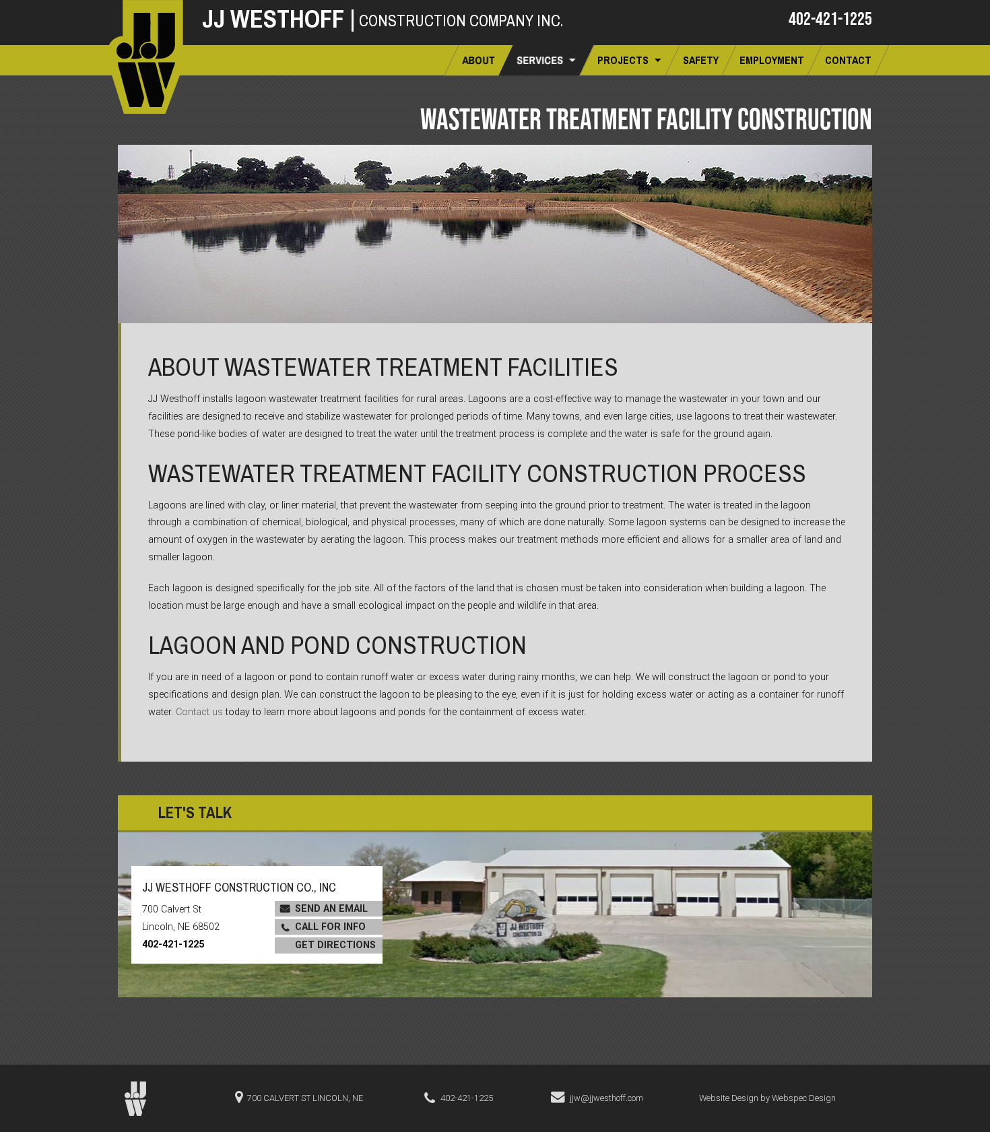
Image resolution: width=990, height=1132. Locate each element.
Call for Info (330, 927)
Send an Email (331, 908)
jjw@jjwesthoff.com (606, 1098)
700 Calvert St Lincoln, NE (305, 1098)
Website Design (728, 1098)
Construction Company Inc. (461, 20)
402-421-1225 (830, 18)
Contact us (199, 712)
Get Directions (335, 945)
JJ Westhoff (279, 19)
